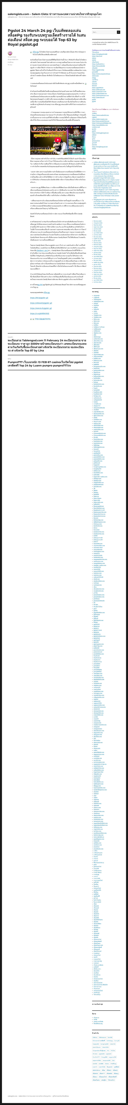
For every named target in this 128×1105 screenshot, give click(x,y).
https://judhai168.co (98, 64)
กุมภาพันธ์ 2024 (98, 280)
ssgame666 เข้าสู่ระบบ (100, 764)
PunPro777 (97, 660)
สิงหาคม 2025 (97, 244)
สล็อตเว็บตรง (95, 62)
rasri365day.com (99, 677)
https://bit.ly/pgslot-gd (39, 298)
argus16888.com (99, 354)
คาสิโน (95, 851)
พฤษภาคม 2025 (98, 250)
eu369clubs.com (98, 429)
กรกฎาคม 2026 (98, 223)
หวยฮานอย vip (98, 961)
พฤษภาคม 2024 (98, 274)
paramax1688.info (99, 601)
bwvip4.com (97, 396)
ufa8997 (96, 794)
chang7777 (97, 406)
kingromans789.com (100, 512)
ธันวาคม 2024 (97, 260)
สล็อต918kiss (97, 924)
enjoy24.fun (97, 423)
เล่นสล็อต (96, 973)
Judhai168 (97, 504)
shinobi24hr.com (99, 731)
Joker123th (105, 1047)
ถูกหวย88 (96, 868)
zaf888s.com (97, 843)
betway (96, 382)
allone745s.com (98, 349)
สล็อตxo (96, 931)
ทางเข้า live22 (97, 872)
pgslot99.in (97, 634)
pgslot (94, 99)
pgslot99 (96, 632)
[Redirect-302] (42, 250)
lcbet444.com (98, 524)
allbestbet (96, 345)
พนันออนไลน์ (97, 888)
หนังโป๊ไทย (95, 80)
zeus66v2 (96, 847)
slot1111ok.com (98, 742)
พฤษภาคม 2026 (98, 227)
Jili (94, 488)
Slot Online (97, 740)
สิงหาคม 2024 (97, 268)
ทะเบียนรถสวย (97, 870)
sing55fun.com (98, 733)
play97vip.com (98, 646)
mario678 (97, 553)
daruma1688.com (99, 414)
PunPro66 (97, 656)
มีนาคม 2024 (97, 278)
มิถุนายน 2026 (98, 225)
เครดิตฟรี (96, 967)
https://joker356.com (98, 89)
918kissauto (97, 329)
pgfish (96, 610)
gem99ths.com (98, 455)
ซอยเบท (96, 860)
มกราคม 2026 (98, 235)
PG (94, 603)
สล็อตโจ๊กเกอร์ (97, 951)
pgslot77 (96, 628)
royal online (97, 689)
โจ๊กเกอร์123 (95, 52)
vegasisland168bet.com (101, 823)
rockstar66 (97, 687)
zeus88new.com (98, 849)
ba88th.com (97, 358)
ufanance (96, 809)
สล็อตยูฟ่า (96, 935)
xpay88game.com (99, 839)
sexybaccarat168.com (100, 725)
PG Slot (10, 65)
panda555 (97, 599)
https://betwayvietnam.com (100, 95)
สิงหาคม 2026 (97, 221)
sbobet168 (97, 709)
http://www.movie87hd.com (100, 121)
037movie (96, 295)
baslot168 (96, 368)
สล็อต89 (96, 922)
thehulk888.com (98, 782)
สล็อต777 (96, 916)
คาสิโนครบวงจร (98, 853)
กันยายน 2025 (97, 243)
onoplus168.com (99, 591)
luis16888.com (98, 543)
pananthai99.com (99, 595)
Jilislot (95, 490)
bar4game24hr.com (99, 366)
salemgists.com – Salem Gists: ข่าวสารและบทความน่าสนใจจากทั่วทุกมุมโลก (55, 14)
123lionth (96, 297)
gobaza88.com (98, 461)
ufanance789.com (99, 811)
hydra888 (96, 475)
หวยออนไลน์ (97, 959)
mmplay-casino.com (100, 565)
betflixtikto (97, 378)
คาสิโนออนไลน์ (98, 855)
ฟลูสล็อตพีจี (97, 896)
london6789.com (99, 532)
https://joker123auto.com (99, 119)
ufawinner (97, 813)
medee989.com (98, 557)
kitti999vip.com (98, 520)
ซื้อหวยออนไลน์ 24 (99, 862)
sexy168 (96, 719)
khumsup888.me (99, 506)
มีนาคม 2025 (97, 254)
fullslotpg (96, 445)
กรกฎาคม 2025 (98, 246)
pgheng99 (97, 614)
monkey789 (97, 567)
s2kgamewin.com (99, 697)
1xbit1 (95, 311)
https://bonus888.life (98, 66)
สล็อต (95, 904)
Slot (95, 738)
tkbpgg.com (97, 786)
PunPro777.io (98, 662)
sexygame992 (98, 729)
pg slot (40, 285)
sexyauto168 (97, 723)
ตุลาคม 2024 (97, 264)
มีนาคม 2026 (97, 231)
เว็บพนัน (96, 977)
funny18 (94, 84)
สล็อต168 (96, 906)
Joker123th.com (98, 502)
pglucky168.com (98, 620)
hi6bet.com (97, 471)
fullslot (94, 135)
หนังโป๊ (95, 957)
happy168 (96, 465)
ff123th (96, 437)
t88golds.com (98, 774)
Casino (96, 402)
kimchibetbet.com (99, 508)
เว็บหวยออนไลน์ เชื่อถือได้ (100, 985)
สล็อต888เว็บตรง (98, 920)
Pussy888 (96, 668)
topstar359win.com (99, 788)
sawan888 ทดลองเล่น (100, 707)
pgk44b (96, 618)
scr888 (96, 717)
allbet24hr (97, 347)
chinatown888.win (99, 408)
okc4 (95, 587)
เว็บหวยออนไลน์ (98, 983)
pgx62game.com (99, 644)
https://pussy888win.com (100, 125)
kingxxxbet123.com (99, 514)
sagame (94, 117)
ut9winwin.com (98, 819)
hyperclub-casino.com (100, 477)
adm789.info (97, 343)
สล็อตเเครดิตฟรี (98, 947)
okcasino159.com (99, 589)
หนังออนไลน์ (97, 955)
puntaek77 (97, 666)
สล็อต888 (94, 68)
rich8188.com (98, 683)
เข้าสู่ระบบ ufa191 (98, 965)
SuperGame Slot (98, 772)
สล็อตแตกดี (97, 949)
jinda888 (96, 494)
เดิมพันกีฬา (97, 971)
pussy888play (98, 670)
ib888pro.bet (97, 479)
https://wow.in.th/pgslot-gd (41, 308)
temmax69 (97, 778)
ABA (95, 335)
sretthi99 (96, 756)
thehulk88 (97, 780)
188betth (96, 309)
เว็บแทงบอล (97, 988)
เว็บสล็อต (96, 981)
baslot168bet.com (99, 370)
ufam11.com (97, 807)
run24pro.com (98, 693)
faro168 (94, 145)
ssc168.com (97, 760)
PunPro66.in (97, 658)
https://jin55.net (97, 56)
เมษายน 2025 (97, 252)
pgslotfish (97, 638)
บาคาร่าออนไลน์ (98, 880)
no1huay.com (98, 585)
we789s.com (97, 831)
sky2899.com (98, 736)
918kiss (94, 113)
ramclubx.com (98, 673)
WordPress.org (98, 1023)
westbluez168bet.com (100, 833)
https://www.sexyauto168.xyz (101, 74)
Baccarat (96, 362)
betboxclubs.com (99, 376)
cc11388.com (97, 404)
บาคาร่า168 (97, 878)
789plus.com (97, 315)
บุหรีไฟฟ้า (96, 882)
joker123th (97, 500)
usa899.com (97, 817)
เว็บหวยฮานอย (97, 987)
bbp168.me (97, 372)
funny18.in (97, 451)
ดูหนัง (93, 139)
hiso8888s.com (98, 473)
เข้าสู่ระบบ (96, 1017)
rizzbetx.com (97, 685)
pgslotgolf (97, 640)
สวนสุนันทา (97, 953)
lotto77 (96, 542)
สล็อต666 (96, 914)
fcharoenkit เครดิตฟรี (99, 1040)
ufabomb (96, 801)
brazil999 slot (98, 392)
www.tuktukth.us (99, 837)
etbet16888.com (98, 425)
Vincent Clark (12, 57)
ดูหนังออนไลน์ (96, 141)
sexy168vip (97, 721)
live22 (94, 137)
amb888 (96, 352)
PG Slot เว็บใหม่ (98, 606)
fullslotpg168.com (99, 447)
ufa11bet (96, 792)
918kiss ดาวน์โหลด (99, 327)
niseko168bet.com (99, 581)
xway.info (96, 841)
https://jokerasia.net (98, 97)
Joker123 (96, 496)
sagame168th (98, 703)
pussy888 (95, 72)
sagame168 (97, 701)
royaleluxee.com (98, 691)
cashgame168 (98, 400)
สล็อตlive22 (97, 927)
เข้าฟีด (95, 1019)
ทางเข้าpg (10, 62)
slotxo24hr (95, 76)
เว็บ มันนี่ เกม (97, 975)
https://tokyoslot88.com (99, 93)
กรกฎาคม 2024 (98, 270)
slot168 (96, 744)
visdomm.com (98, 827)
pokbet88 (96, 648)
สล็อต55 (96, 910)
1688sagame (97, 299)
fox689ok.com (98, 441)
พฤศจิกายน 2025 (98, 239)
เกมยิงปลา (96, 963)
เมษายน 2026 (97, 229)
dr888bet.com (98, 419)
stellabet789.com (99, 768)
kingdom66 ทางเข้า (99, 510)
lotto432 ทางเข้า (98, 538)
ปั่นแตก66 (109, 1067)
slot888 (101, 1063)
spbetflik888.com (99, 752)
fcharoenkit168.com (100, 433)
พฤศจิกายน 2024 (98, 262)
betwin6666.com (99, 384)
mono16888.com (99, 571)
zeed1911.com (98, 845)
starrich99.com (98, 766)
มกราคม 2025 (97, 258)
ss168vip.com (98, 758)
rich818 (96, 681)
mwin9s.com (97, 573)
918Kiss (96, 325)
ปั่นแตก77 (96, 886)
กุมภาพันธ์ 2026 (98, 233)
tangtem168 (97, 776)
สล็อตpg (96, 929)
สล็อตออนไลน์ (97, 939)
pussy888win (98, 671)
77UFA (96, 313)
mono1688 (97, 569)
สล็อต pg (36, 52)
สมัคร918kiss (96, 1070)
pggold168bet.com (99, 612)
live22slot (96, 530)
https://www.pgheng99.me (100, 133)
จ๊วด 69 (96, 857)
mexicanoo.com (98, 561)
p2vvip (96, 593)
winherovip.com (98, 835)
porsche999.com (99, 650)
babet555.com (98, 360)
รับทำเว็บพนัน (97, 900)
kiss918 (94, 86)
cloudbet (96, 410)
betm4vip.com (98, 380)
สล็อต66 (96, 912)
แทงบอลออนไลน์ (98, 990)
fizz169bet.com (98, 439)
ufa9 (95, 796)
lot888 (95, 536)
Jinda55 (96, 492)
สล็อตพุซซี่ (96, 933)
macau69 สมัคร (98, 547)
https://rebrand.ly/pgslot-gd (41, 303)
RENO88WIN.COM (99, 679)
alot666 (96, 351)
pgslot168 (97, 624)
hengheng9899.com (100, 467)
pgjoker (96, 616)
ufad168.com (97, 803)
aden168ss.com (98, 341)
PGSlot (96, 622)
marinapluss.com (99, 551)
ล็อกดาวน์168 (97, 902)
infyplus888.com (99, 482)
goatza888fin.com (99, 457)
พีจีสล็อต (96, 892)
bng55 (95, 388)
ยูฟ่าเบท (96, 898)
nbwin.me (97, 579)
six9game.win (98, 734)
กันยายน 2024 (97, 266)
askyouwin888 (98, 356)
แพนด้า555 (97, 992)
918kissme (97, 331)
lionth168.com (98, 526)
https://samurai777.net (99, 91)
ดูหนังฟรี (94, 143)
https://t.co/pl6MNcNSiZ (39, 313)
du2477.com (97, 421)
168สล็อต (96, 305)
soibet (95, 750)
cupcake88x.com (99, 412)
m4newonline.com (99, 545)
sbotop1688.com (99, 711)
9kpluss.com (97, 333)
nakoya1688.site (98, 577)
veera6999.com (98, 821)
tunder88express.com (100, 790)
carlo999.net (97, 398)
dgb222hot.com (98, 415)
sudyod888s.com (99, 770)
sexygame (97, 727)
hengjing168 (97, 469)
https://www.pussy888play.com (101, 123)
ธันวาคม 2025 (97, 237)
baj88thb (96, 364)
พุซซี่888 (96, 894)
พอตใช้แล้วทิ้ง (97, 890)
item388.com (97, 486)
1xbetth (94, 82)
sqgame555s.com (99, 754)
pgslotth (96, 642)
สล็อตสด (96, 937)
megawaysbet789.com (100, 559)
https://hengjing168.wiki (99, 54)
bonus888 (97, 390)
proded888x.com (99, 654)
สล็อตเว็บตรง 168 (98, 945)
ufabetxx (96, 799)
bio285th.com (98, 386)
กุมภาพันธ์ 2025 (98, 256)
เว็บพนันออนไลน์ (98, 979)
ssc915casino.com (99, 762)
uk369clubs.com (99, 815)
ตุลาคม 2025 (97, 241)
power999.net (98, 652)
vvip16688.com (98, 829)
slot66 (94, 60)
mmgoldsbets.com (99, 563)
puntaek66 (97, 664)
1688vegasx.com (99, 301)
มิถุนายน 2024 (98, 272)
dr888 (95, 417)
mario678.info (98, 555)
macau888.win (98, 549)
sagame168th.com (99, 705)
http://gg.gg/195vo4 (42, 319)
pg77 (95, 608)
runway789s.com (99, 695)
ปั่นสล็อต (96, 884)
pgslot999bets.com (99, 636)
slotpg (94, 78)
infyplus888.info (98, 484)
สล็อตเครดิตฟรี (97, 941)
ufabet (95, 797)
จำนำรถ (96, 859)
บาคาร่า (96, 876)
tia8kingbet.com (98, 784)
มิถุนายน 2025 (98, 248)
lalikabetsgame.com (100, 522)
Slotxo (95, 746)
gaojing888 (97, 453)
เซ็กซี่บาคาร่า (97, 969)
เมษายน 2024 (97, 276)
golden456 (97, 463)
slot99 (94, 58)
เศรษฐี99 (103, 1080)
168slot (96, 303)
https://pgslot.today (98, 70)
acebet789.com (98, 339)
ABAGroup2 (97, 337)
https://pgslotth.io (97, 88)
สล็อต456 (96, 908)
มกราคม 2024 (97, 282)
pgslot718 (96, 626)
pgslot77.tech (98, 630)
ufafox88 (96, 805)
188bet (96, 307)
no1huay (96, 583)
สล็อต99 (96, 925)
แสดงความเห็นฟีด (98, 1021)
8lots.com (97, 319)
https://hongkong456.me (100, 147)
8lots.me (96, 323)
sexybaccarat (96, 127)
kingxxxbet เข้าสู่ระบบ (99, 1050)
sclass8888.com (98, 715)
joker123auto (97, 498)
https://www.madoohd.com (100, 115)
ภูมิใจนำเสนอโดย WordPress (61, 1096)
